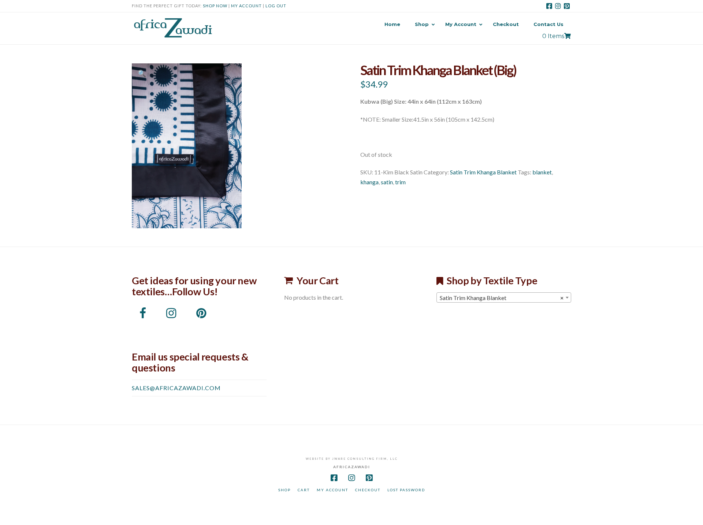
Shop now (215, 5)
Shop (284, 490)
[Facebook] (549, 6)
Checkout (367, 490)
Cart (304, 490)
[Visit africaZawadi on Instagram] (171, 314)
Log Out (275, 5)
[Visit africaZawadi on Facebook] (143, 314)
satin (387, 181)
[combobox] (503, 297)
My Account (246, 5)
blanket (542, 172)
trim (400, 181)
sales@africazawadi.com (176, 387)
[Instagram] (558, 6)
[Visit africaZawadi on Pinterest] (201, 314)
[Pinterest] (566, 6)
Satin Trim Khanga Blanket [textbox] (501, 297)
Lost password (406, 490)
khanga (369, 181)
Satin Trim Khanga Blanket (483, 172)
